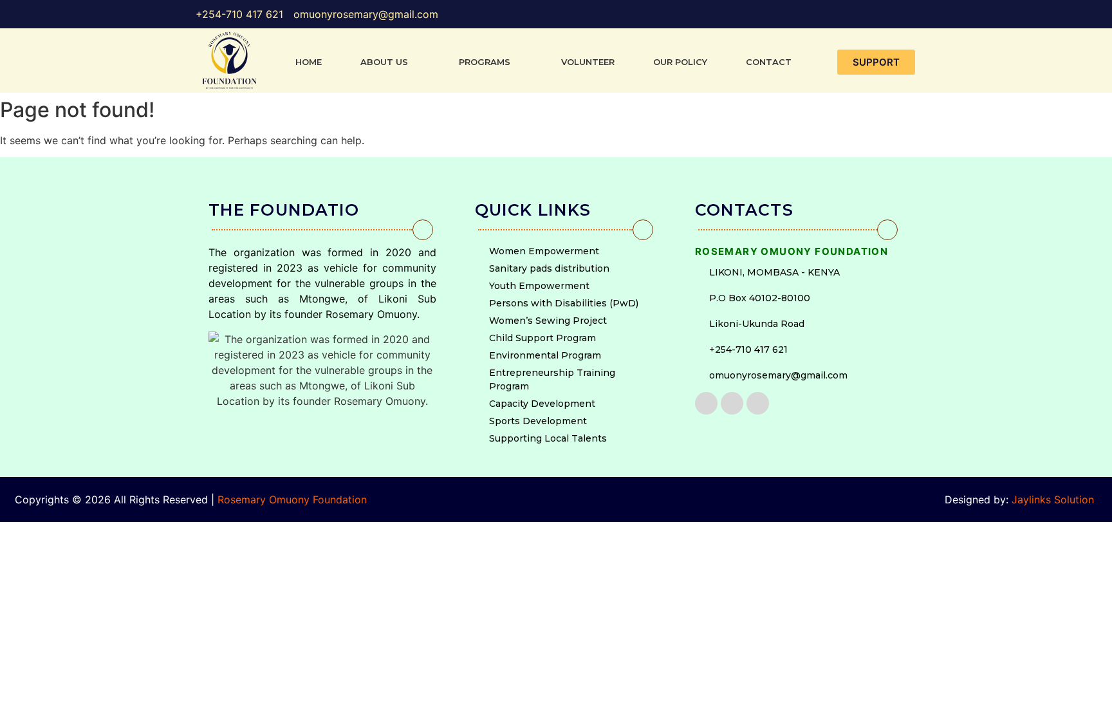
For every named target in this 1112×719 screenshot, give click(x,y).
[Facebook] (706, 403)
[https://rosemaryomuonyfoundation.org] (229, 60)
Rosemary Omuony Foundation (292, 499)
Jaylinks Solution (1054, 499)
